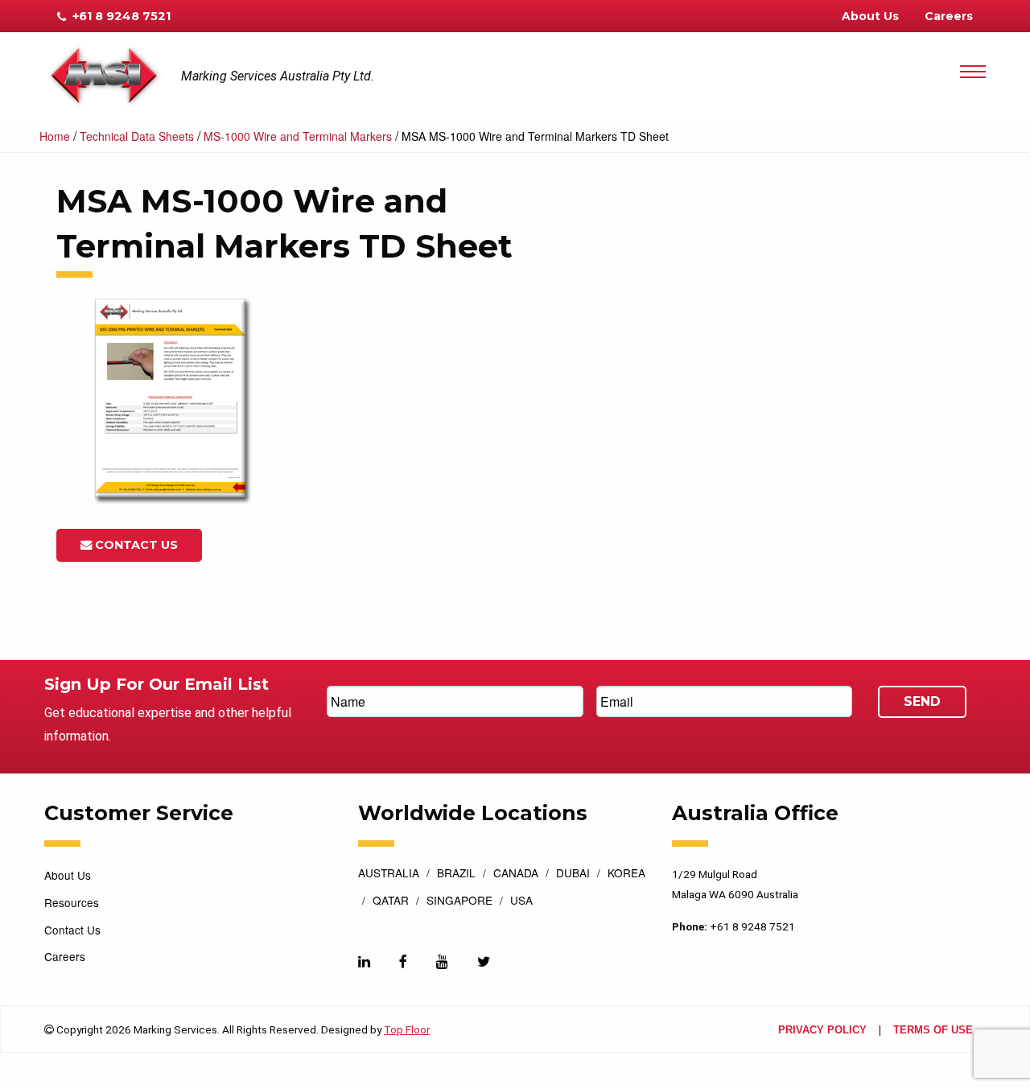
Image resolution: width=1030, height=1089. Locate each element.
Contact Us (135, 545)
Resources (71, 902)
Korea (626, 874)
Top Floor (407, 1029)
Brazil (456, 874)
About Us (870, 16)
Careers (949, 16)
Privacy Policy (822, 1030)
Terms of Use (933, 1030)
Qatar (391, 901)
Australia (388, 874)
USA (521, 901)
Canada (515, 874)
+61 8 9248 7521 (120, 16)
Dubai (573, 874)
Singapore (459, 901)
